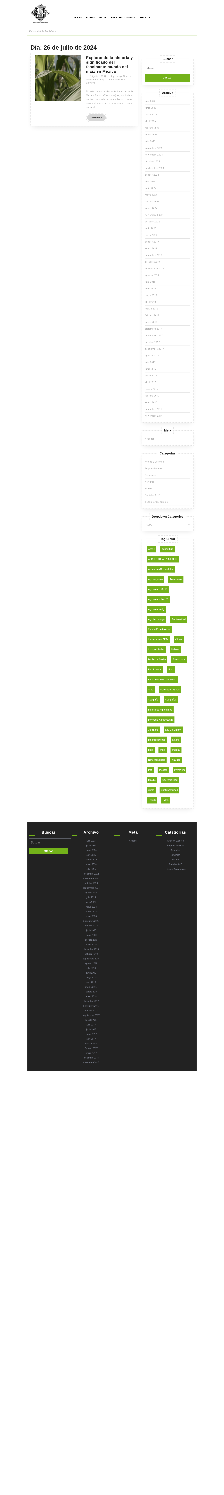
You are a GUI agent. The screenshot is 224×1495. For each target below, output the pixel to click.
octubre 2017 (152, 342)
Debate (175, 649)
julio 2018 (150, 282)
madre (175, 739)
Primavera (179, 769)
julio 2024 (150, 181)
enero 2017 (151, 402)
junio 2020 (150, 228)
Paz (150, 769)
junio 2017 (150, 369)
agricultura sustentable (161, 569)
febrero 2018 (152, 315)
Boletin (144, 17)
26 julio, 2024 (97, 76)
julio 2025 (150, 141)
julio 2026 (150, 101)
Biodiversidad (178, 619)
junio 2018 (150, 288)
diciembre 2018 (153, 255)
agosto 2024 (152, 175)
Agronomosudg (156, 609)
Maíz (162, 749)
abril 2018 (150, 302)
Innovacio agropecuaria (160, 719)
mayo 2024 (151, 195)
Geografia (153, 699)
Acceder (149, 439)
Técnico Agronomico (156, 502)
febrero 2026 (152, 128)
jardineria (153, 729)
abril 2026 (150, 121)
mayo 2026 (151, 114)
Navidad (176, 759)
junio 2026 (150, 108)
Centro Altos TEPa (158, 639)
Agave (151, 549)
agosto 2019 (152, 242)
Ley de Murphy (173, 729)
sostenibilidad (170, 780)
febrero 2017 (152, 396)
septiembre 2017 (154, 349)
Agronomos (42, 26)
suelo (151, 790)
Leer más (98, 118)
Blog (102, 17)
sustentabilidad (169, 790)
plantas (163, 769)
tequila (152, 800)
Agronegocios (155, 579)
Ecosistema (179, 659)
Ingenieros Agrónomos (160, 709)
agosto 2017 (152, 355)
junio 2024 (150, 188)
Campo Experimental (159, 629)
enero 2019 (151, 248)
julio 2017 (150, 362)
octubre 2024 (152, 161)
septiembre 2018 (154, 268)
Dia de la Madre (157, 659)
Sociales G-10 (152, 495)
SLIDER (149, 488)
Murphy (176, 749)
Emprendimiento (154, 468)
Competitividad (156, 649)
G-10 (150, 689)
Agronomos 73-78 (157, 589)
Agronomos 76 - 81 (158, 599)
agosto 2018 (152, 275)
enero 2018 (151, 322)
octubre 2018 (152, 262)
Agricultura (167, 549)
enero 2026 (151, 134)
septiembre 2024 (154, 168)
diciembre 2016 (153, 409)
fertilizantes (155, 669)
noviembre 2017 (154, 335)
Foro (170, 669)
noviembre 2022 (154, 215)
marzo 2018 (151, 308)
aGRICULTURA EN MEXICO (162, 559)
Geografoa (170, 699)
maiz (150, 749)
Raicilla (152, 780)
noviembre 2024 (154, 155)
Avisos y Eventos (154, 462)
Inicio (78, 17)
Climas (178, 639)
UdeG (166, 800)
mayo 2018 (151, 295)
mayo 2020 (151, 235)
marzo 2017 (151, 389)
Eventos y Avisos (123, 17)
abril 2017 (150, 382)
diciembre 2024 (153, 148)
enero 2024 (151, 208)
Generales (150, 475)
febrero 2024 (152, 201)
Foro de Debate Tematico (162, 679)
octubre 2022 (152, 221)
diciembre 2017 (153, 329)
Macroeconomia (156, 739)
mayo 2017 (151, 375)
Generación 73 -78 (170, 689)
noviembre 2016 (154, 416)
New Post (150, 482)
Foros (90, 17)
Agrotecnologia (156, 619)
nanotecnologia (156, 759)
